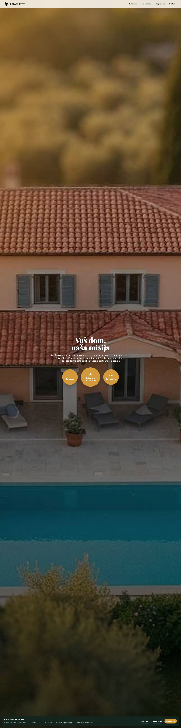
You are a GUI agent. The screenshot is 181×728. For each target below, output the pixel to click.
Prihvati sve (170, 721)
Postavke (144, 721)
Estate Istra (17, 4)
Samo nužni (157, 721)
